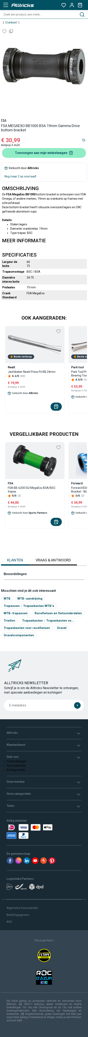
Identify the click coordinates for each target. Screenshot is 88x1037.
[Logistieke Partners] (44, 888)
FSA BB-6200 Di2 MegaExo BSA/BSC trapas (31, 489)
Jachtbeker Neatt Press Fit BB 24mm (31, 371)
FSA (3, 120)
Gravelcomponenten (19, 635)
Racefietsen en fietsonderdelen (58, 613)
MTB (7, 598)
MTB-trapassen (16, 613)
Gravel (62, 628)
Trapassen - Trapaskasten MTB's (29, 606)
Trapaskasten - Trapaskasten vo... (48, 620)
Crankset (11, 22)
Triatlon (9, 620)
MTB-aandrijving (29, 598)
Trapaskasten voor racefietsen (27, 628)
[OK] (77, 705)
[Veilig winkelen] (44, 831)
